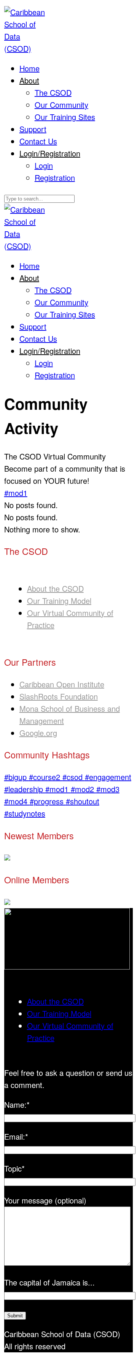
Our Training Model (59, 600)
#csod (73, 776)
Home (29, 68)
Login (44, 165)
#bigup (16, 776)
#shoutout (82, 801)
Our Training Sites (65, 116)
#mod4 (17, 801)
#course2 (45, 776)
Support (32, 128)
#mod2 (83, 788)
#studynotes (24, 813)
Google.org (38, 732)
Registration (55, 177)
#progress (48, 801)
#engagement (108, 776)
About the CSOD (55, 588)
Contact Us (38, 141)
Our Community (61, 104)
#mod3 (107, 788)
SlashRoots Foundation (58, 696)
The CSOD (53, 92)
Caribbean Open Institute (61, 684)
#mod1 (15, 492)
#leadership (24, 788)
